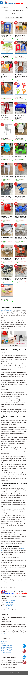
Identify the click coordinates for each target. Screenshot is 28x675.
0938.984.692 (11, 600)
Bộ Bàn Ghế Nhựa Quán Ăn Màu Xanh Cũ (20, 157)
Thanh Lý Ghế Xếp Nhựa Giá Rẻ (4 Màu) (6, 55)
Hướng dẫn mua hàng (6, 645)
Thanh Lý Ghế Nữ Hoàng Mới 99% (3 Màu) (6, 217)
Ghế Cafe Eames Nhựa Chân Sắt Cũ (20, 177)
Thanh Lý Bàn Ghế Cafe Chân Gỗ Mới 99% (20, 259)
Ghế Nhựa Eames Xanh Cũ (7, 156)
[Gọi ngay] (24, 651)
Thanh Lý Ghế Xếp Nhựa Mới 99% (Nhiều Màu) (20, 197)
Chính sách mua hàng (6, 647)
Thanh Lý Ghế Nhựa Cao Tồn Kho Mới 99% (20, 55)
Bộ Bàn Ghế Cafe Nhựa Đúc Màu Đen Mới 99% (6, 279)
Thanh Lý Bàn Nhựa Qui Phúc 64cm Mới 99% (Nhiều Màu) (20, 117)
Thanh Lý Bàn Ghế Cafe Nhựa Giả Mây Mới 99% (6, 259)
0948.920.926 (9, 602)
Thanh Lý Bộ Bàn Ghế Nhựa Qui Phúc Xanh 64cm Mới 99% (21, 217)
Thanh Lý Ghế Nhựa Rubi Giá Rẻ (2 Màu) (6, 137)
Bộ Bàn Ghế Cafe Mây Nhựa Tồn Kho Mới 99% (21, 279)
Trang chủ (8, 11)
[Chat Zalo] (24, 646)
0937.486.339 (9, 606)
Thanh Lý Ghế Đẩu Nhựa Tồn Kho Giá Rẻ (20, 36)
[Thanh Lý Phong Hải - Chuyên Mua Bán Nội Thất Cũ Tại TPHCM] (14, 2)
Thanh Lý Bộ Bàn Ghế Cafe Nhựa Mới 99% (7, 298)
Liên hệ (3, 643)
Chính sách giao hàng (6, 649)
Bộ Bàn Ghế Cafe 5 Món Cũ (7, 237)
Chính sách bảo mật (6, 652)
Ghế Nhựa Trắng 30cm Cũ (7, 176)
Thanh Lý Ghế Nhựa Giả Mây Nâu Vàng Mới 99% (6, 197)
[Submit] (26, 7)
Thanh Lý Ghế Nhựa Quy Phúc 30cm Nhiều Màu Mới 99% (21, 76)
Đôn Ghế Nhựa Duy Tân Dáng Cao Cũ (6, 36)
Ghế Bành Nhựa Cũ (5, 96)
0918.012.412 (9, 604)
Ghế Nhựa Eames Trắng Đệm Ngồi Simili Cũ (20, 137)
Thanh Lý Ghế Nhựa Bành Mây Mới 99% (20, 96)
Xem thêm (4, 633)
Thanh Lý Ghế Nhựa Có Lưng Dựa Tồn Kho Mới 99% (6, 76)
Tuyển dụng (4, 641)
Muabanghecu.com (9, 608)
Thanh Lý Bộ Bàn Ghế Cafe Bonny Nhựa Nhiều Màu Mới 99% (21, 239)
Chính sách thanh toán (7, 651)
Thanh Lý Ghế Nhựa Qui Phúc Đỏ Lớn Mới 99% (6, 116)
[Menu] (1, 2)
